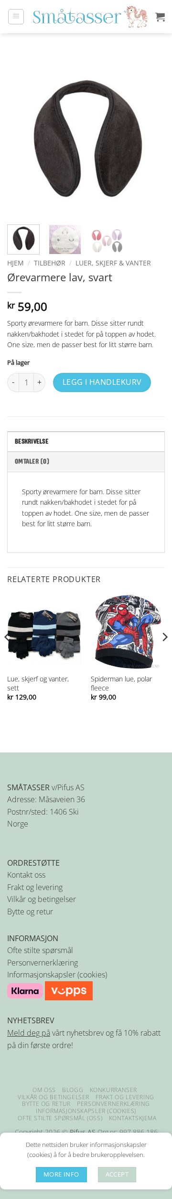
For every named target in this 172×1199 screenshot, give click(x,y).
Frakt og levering (35, 887)
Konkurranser (113, 1090)
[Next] (149, 138)
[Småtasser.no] (90, 16)
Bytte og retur (30, 911)
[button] (16, 16)
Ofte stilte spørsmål (40, 950)
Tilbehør (49, 262)
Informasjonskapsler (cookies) (57, 974)
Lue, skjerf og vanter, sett (38, 683)
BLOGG (72, 1090)
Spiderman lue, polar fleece (121, 683)
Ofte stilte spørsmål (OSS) (60, 1118)
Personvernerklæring (42, 962)
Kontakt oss (26, 875)
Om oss (44, 1090)
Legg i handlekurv (102, 382)
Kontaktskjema (133, 1118)
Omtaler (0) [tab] (32, 461)
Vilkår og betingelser (41, 899)
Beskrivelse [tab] (31, 441)
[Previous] (22, 138)
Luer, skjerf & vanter (113, 262)
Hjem (15, 262)
